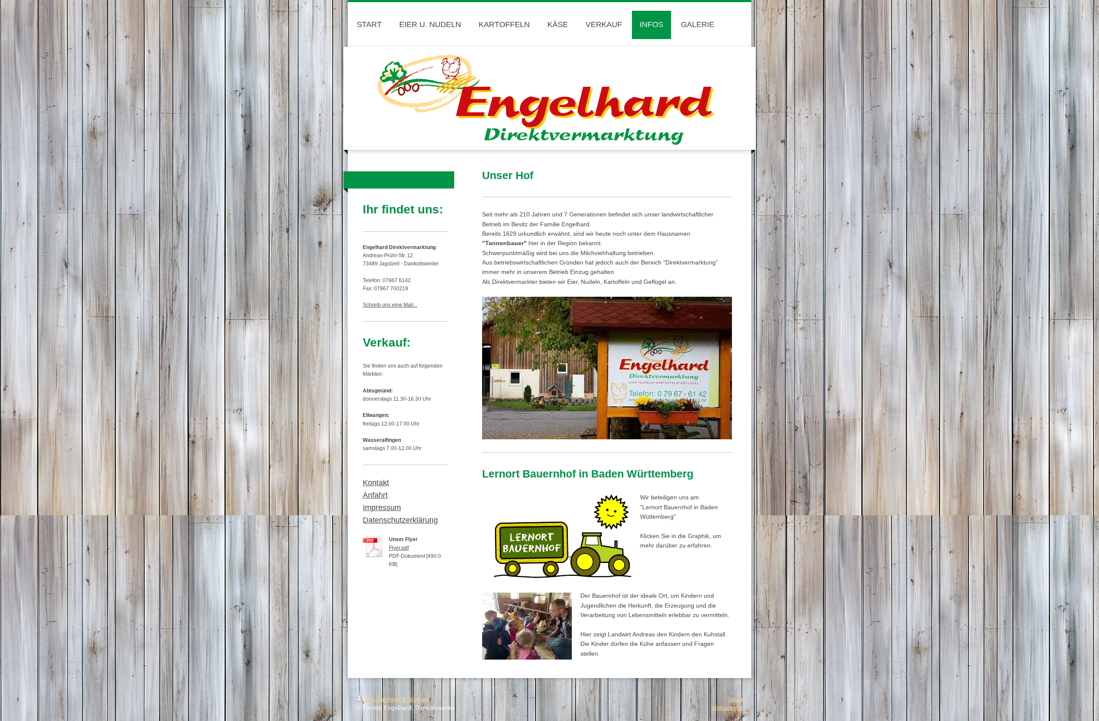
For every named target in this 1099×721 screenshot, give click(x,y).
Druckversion (383, 699)
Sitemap (418, 699)
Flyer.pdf (399, 548)
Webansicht (727, 707)
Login (735, 699)
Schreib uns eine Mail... (390, 305)
